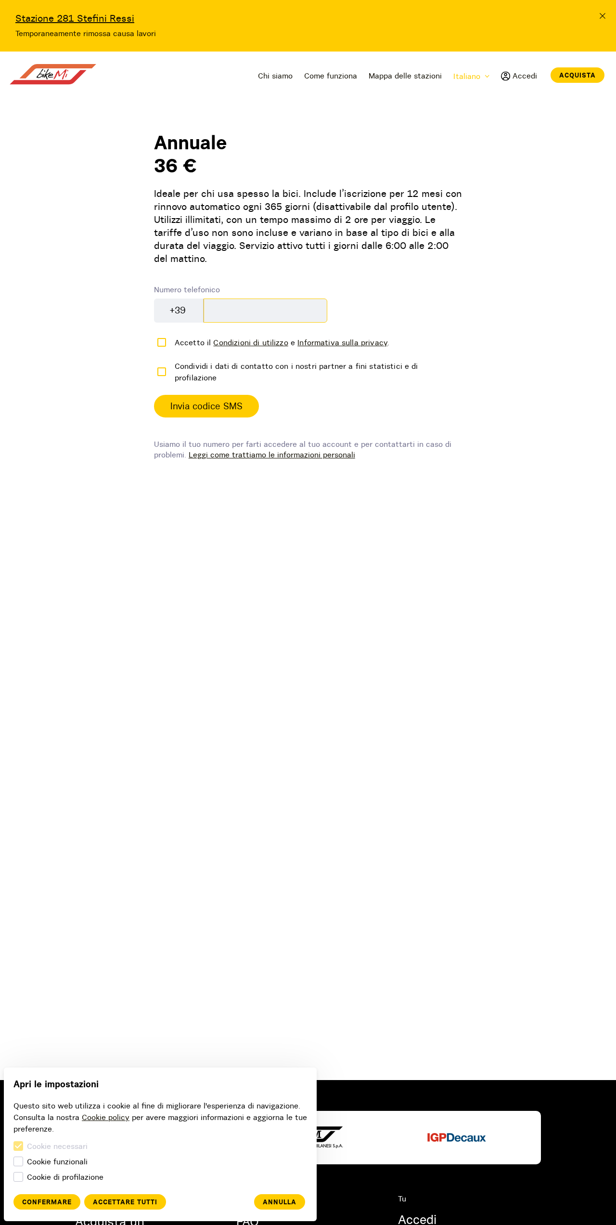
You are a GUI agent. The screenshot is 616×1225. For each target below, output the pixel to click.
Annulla (279, 1202)
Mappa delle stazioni (405, 75)
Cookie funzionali (57, 1161)
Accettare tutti (125, 1202)
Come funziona (330, 75)
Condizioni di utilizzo (250, 342)
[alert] (206, 406)
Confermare (47, 1202)
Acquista (577, 75)
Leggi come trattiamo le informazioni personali (272, 454)
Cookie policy (105, 1117)
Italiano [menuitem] (466, 76)
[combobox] (179, 311)
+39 (178, 310)
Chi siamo (275, 75)
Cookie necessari (57, 1146)
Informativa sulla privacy (342, 342)
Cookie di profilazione (65, 1177)
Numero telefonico (187, 289)
